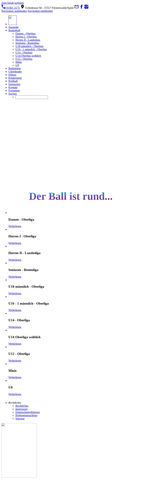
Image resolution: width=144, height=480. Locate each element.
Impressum (21, 409)
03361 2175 (13, 7)
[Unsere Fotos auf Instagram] (86, 7)
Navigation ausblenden (14, 11)
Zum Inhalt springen (12, 2)
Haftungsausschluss (26, 415)
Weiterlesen (14, 226)
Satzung (19, 418)
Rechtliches (21, 405)
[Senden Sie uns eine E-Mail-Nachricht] (76, 7)
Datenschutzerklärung (27, 412)
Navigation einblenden (40, 11)
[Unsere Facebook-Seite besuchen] (81, 7)
